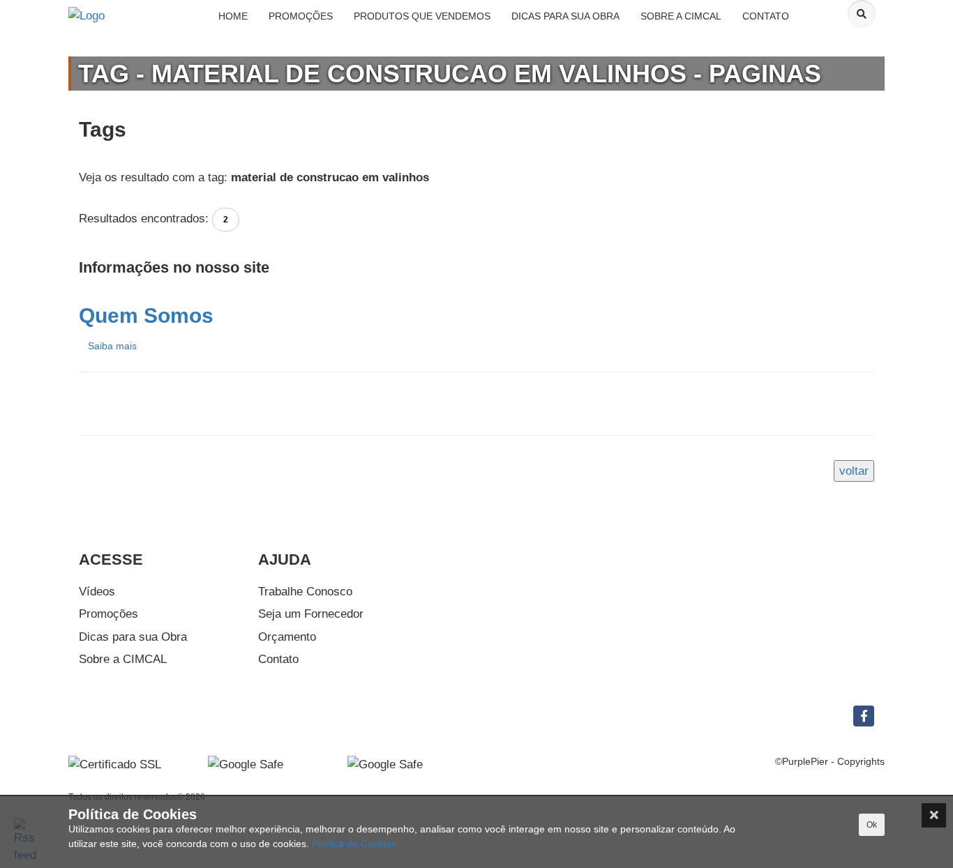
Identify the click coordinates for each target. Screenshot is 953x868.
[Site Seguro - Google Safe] (385, 764)
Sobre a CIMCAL (123, 659)
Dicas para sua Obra (133, 637)
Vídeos (97, 591)
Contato (278, 659)
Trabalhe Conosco (305, 591)
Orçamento (287, 637)
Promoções (108, 613)
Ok (871, 825)
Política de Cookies (354, 843)
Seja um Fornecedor (310, 613)
